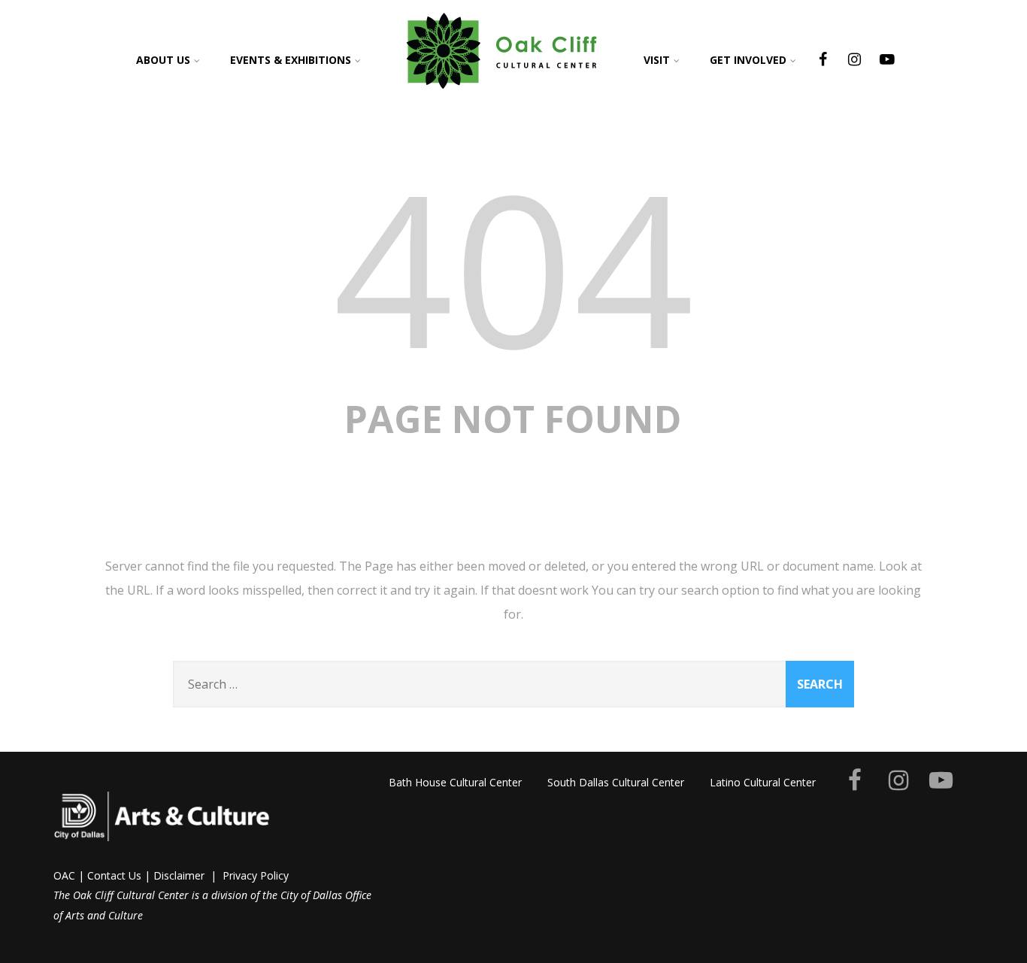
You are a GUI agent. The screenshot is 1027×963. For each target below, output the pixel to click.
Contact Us (114, 875)
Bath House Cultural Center (455, 782)
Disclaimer (178, 875)
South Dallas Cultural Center (615, 782)
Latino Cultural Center (763, 782)
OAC (64, 875)
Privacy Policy (256, 875)
